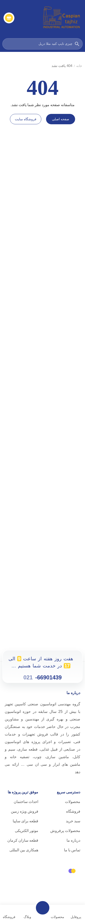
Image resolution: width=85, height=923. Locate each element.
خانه (79, 66)
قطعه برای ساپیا (25, 821)
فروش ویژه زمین (24, 811)
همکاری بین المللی (23, 850)
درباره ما (73, 840)
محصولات (72, 802)
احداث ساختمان (26, 802)
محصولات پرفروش (65, 831)
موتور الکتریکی (26, 831)
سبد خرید (73, 821)
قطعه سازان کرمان (22, 840)
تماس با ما (72, 850)
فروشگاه (73, 811)
